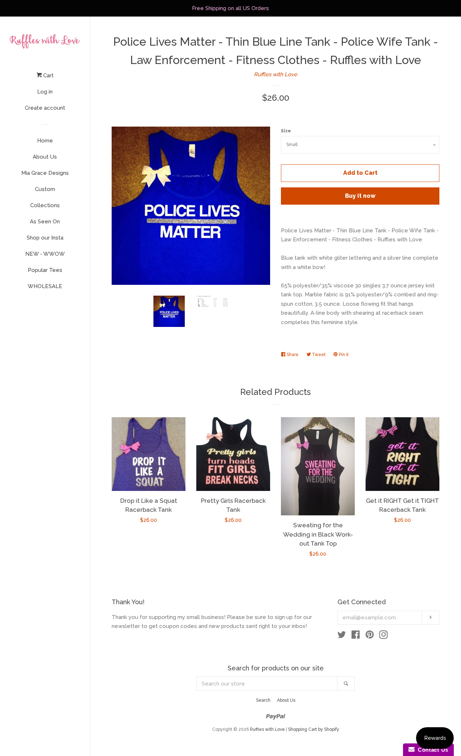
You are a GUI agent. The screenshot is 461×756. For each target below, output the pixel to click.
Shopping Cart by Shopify (313, 729)
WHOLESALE (45, 286)
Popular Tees (45, 270)
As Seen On (45, 221)
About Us (45, 157)
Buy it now (360, 195)
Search (263, 700)
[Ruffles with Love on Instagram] (383, 636)
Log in (45, 91)
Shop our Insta (45, 237)
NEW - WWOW (45, 254)
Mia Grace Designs (45, 173)
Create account (45, 108)
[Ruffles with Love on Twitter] (341, 636)
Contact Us (431, 750)
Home (45, 140)
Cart (48, 75)
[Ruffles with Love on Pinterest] (369, 636)
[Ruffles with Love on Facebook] (355, 636)
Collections (45, 205)
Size (286, 130)
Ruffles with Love (275, 74)
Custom (45, 189)
